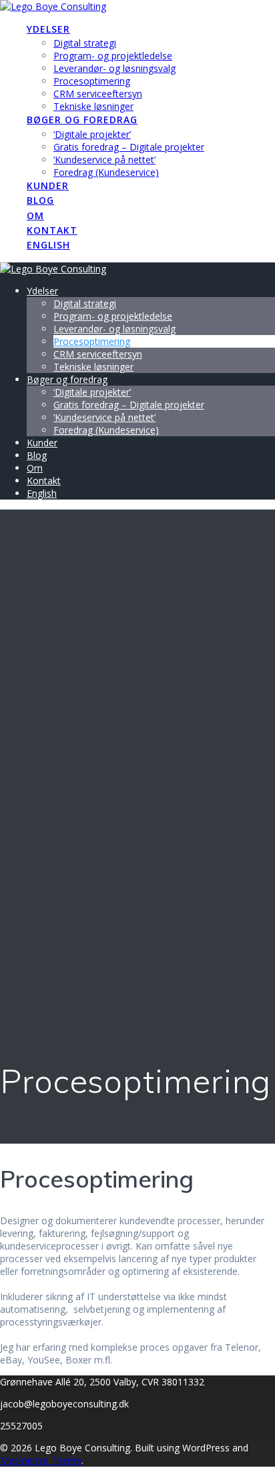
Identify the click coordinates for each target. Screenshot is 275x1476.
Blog (40, 200)
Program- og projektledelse (112, 55)
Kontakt (52, 230)
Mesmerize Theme (40, 1460)
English (48, 244)
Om (35, 215)
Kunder (48, 185)
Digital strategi (84, 43)
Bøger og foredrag (82, 119)
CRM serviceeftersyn (97, 93)
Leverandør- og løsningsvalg (114, 68)
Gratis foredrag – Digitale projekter (128, 147)
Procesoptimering (91, 81)
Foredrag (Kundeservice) (106, 172)
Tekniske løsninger (93, 106)
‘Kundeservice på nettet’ (104, 159)
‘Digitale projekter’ (92, 134)
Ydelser (48, 29)
